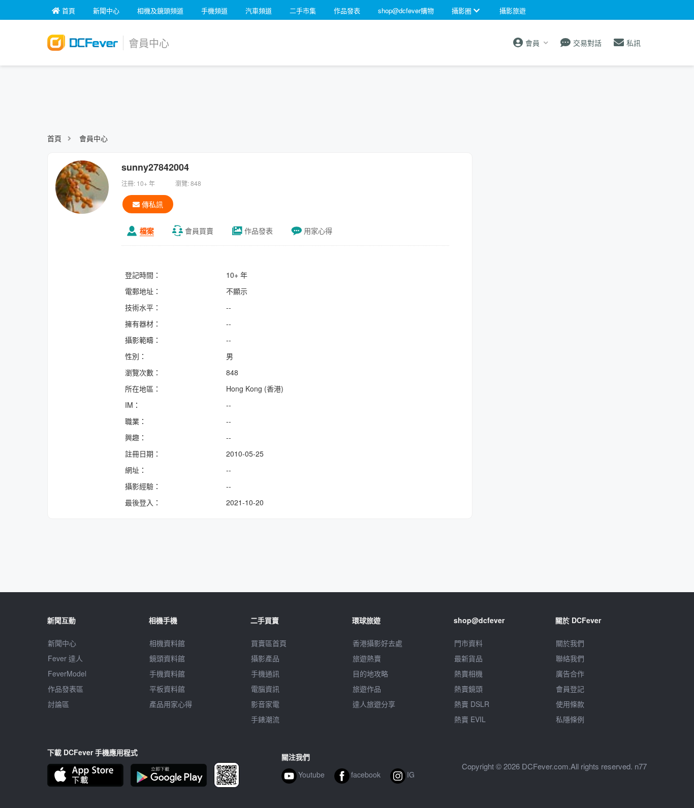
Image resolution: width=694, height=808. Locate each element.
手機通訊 (265, 673)
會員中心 (93, 138)
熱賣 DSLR (471, 704)
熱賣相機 (468, 673)
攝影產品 (265, 658)
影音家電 (265, 704)
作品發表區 (65, 689)
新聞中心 (62, 643)
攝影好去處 (377, 643)
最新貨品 (468, 658)
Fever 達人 (65, 658)
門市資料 (468, 643)
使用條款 (570, 704)
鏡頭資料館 (167, 658)
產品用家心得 (170, 704)
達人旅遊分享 (374, 704)
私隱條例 (570, 719)
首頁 (54, 138)
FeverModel (67, 673)
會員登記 (570, 689)
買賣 (199, 230)
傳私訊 (151, 204)
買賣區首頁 (269, 643)
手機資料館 (167, 673)
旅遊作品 (367, 689)
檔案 (147, 230)
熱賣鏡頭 (468, 689)
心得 (318, 230)
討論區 (58, 704)
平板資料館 (167, 689)
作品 (258, 230)
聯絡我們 (570, 658)
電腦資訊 (265, 689)
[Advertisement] (347, 94)
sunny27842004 (155, 167)
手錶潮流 (265, 719)
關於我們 (570, 643)
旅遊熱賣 (367, 658)
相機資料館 (167, 643)
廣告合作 (570, 673)
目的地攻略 (370, 673)
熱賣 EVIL (470, 719)
